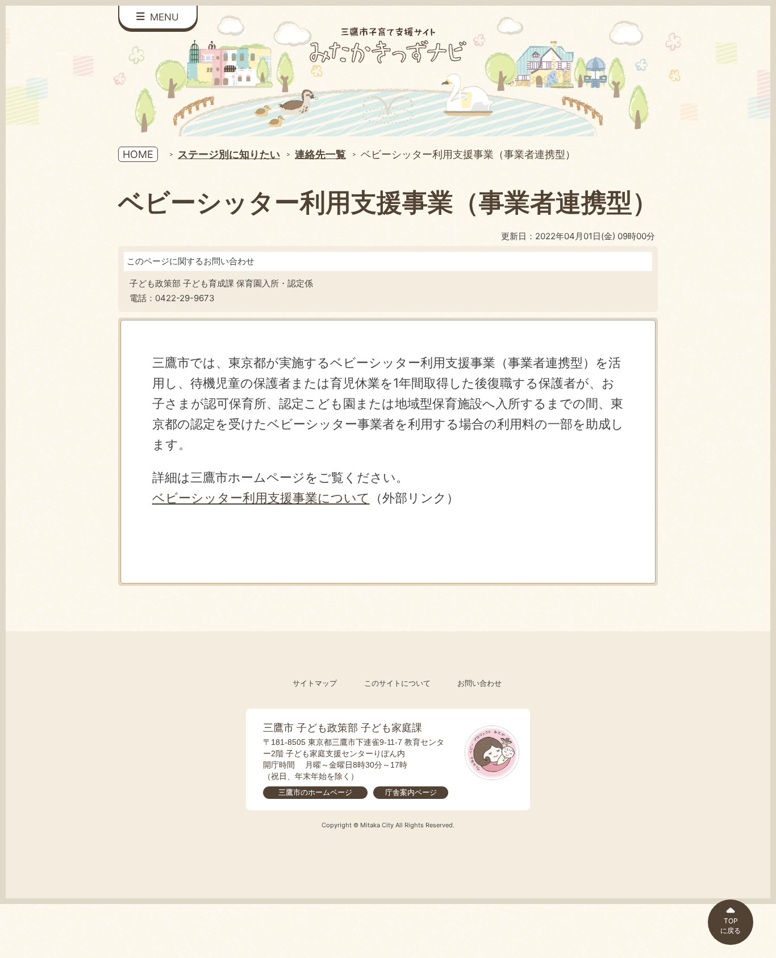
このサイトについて (397, 683)
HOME (138, 154)
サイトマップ (315, 683)
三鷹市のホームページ (315, 792)
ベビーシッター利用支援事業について (261, 497)
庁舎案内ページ (411, 792)
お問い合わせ (479, 683)
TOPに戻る (730, 926)
